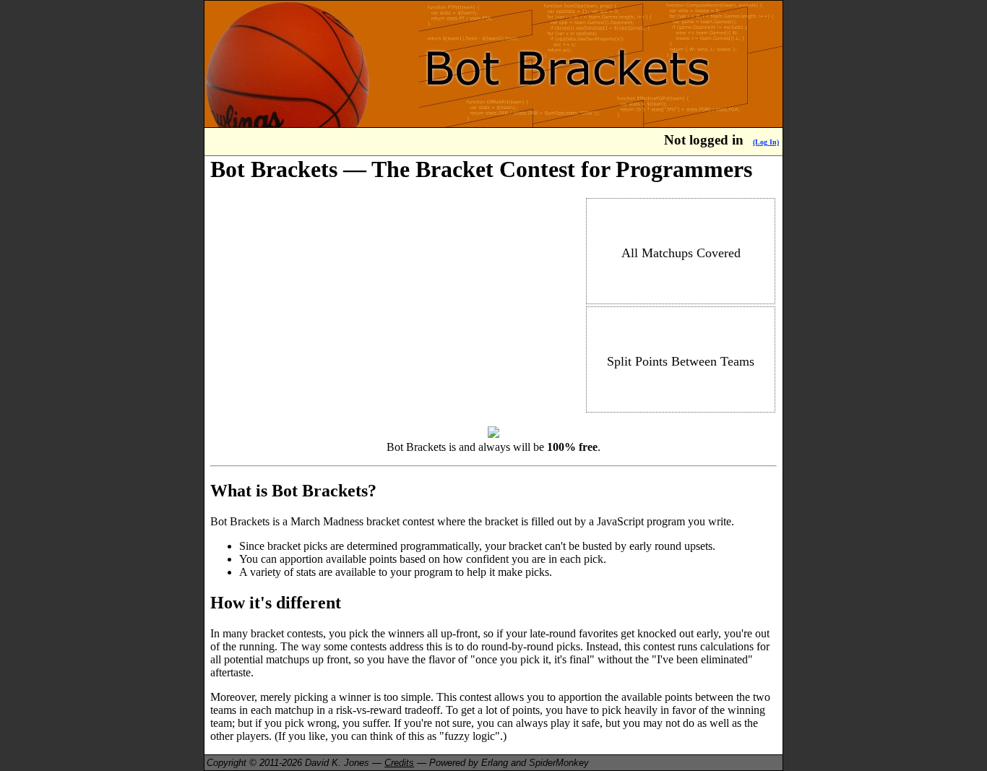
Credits (399, 762)
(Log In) (766, 142)
